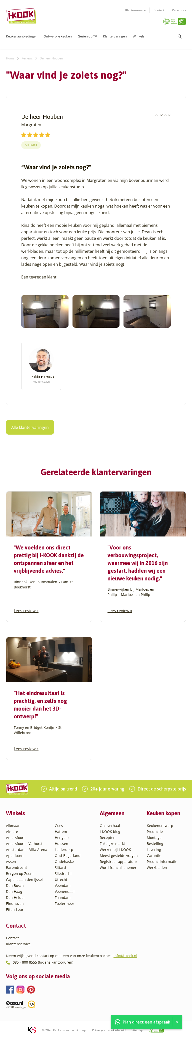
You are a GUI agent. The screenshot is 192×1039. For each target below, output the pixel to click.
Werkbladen (157, 867)
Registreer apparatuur (118, 861)
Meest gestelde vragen (119, 855)
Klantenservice (135, 10)
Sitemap (137, 1030)
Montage (154, 837)
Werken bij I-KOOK (115, 849)
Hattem (61, 831)
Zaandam (62, 897)
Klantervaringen (115, 36)
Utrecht (61, 879)
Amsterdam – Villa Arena (26, 849)
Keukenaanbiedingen (22, 36)
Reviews (27, 58)
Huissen (61, 843)
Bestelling (155, 843)
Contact (159, 10)
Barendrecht (16, 867)
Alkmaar (13, 825)
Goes (59, 825)
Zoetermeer (64, 903)
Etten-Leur (15, 909)
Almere (12, 831)
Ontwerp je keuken (58, 36)
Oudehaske (64, 861)
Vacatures (179, 10)
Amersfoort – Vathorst (24, 843)
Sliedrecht (63, 873)
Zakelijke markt (112, 843)
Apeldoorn (15, 855)
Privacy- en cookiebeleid (109, 1030)
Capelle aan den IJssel (24, 879)
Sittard (31, 145)
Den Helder (15, 897)
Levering (154, 849)
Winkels (138, 36)
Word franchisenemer (118, 867)
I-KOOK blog (110, 831)
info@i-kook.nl (125, 955)
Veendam (62, 885)
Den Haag (14, 891)
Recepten (108, 837)
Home (10, 58)
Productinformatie (162, 861)
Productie (155, 831)
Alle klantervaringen (30, 427)
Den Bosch (15, 885)
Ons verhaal (110, 825)
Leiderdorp (64, 849)
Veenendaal (64, 891)
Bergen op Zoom (20, 873)
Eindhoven (15, 903)
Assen (11, 861)
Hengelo (61, 837)
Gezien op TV (87, 36)
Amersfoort (15, 837)
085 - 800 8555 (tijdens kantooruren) (43, 962)
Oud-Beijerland (67, 855)
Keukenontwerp (160, 825)
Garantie (154, 855)
